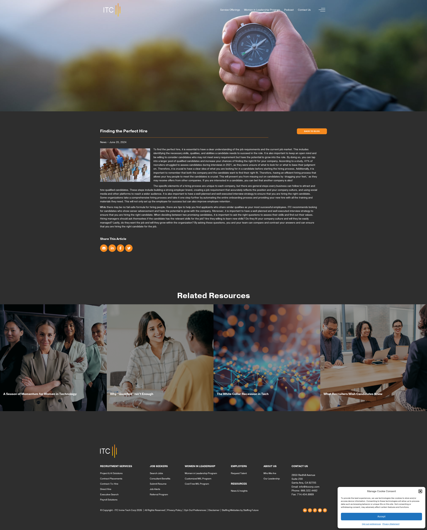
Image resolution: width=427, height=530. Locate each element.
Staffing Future (251, 510)
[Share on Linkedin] (112, 248)
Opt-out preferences (371, 524)
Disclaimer (214, 510)
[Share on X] (129, 248)
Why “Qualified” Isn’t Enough (131, 394)
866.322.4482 (309, 490)
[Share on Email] (104, 248)
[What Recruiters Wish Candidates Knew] (373, 357)
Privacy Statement (390, 524)
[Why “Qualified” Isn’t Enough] (160, 357)
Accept (381, 516)
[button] (420, 491)
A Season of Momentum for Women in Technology (40, 394)
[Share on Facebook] (120, 248)
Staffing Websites (231, 510)
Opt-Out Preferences (195, 510)
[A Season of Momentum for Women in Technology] (53, 357)
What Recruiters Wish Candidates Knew (353, 394)
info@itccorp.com (309, 486)
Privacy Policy (174, 510)
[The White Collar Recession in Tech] (267, 357)
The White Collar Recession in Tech (243, 394)
